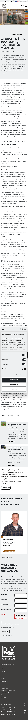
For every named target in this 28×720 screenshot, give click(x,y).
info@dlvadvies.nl (6, 704)
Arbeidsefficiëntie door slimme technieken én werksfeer (17, 33)
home (2, 33)
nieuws (7, 33)
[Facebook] (13, 1)
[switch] (24, 359)
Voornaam (4, 594)
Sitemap (3, 697)
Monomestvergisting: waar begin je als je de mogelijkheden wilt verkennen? (14, 478)
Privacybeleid (5, 693)
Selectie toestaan (14, 384)
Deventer (3, 712)
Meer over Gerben (9, 551)
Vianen (3, 714)
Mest (2, 668)
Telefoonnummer (6, 609)
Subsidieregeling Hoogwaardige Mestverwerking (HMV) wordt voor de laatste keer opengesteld (12, 472)
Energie (3, 671)
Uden (2, 707)
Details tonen (19, 374)
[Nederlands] (16, 1)
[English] (18, 1)
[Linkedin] (7, 1)
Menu (22, 6)
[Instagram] (9, 1)
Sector (3, 614)
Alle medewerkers (7, 557)
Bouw (2, 675)
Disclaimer (4, 695)
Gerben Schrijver (8, 539)
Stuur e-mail (7, 545)
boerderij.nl (15, 418)
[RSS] (5, 1)
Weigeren (14, 389)
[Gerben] (14, 523)
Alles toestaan (14, 379)
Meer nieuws (6, 488)
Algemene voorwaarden (8, 690)
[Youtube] (11, 1)
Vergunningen (5, 678)
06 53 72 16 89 (8, 543)
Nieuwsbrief (4, 688)
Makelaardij (4, 681)
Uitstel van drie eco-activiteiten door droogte (12, 482)
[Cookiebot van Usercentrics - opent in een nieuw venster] (20, 329)
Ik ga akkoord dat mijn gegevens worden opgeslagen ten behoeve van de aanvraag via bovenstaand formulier (13, 626)
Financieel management (7, 665)
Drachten (3, 710)
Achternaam (4, 599)
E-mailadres (4, 604)
